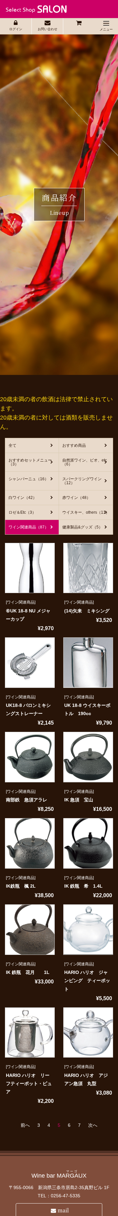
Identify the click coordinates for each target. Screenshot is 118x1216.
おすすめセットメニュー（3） (30, 462)
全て (12, 445)
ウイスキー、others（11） (85, 512)
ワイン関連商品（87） (29, 527)
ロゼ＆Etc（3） (22, 512)
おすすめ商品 (74, 445)
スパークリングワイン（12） (82, 481)
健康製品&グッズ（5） (82, 527)
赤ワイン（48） (76, 497)
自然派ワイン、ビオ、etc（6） (84, 462)
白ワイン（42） (23, 497)
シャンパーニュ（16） (29, 479)
